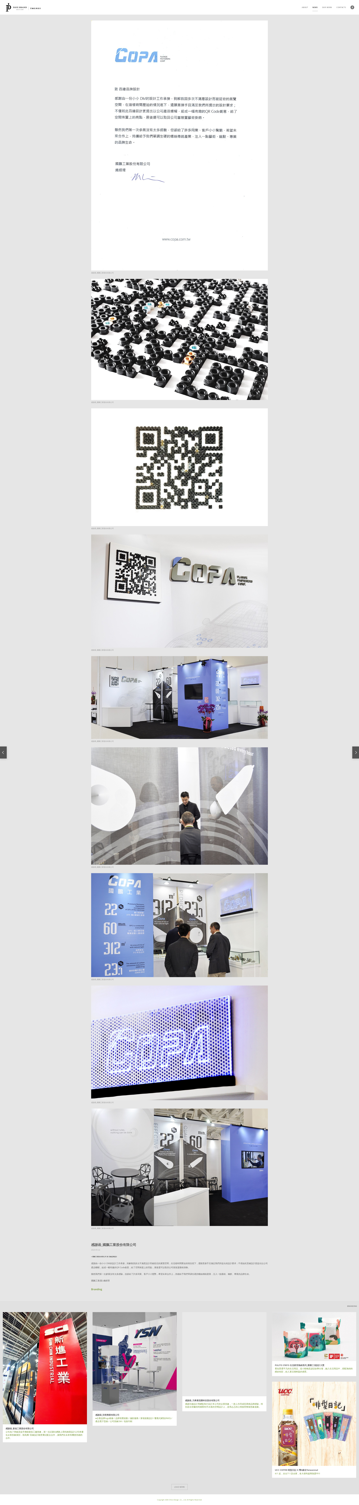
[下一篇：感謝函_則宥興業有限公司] (355, 752)
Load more (179, 1487)
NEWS (315, 7)
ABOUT (305, 7)
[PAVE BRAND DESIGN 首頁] (23, 7)
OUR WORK (327, 7)
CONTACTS (341, 7)
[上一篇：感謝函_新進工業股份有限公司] (3, 752)
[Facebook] (352, 7)
